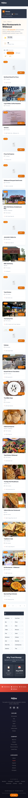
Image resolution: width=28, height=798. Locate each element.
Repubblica (4, 781)
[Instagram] (14, 707)
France (14, 721)
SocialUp (20, 783)
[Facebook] (10, 707)
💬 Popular (18, 53)
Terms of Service (14, 746)
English (14, 760)
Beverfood (23, 781)
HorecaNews (17, 781)
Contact (14, 742)
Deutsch (14, 767)
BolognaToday (8, 783)
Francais (14, 765)
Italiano (14, 758)
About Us (14, 739)
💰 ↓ (10, 56)
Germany (14, 726)
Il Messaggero (10, 781)
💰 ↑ (6, 56)
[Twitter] (17, 707)
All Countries (14, 716)
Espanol (14, 763)
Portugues (14, 770)
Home (4, 21)
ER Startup (15, 783)
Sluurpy (14, 730)
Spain (14, 723)
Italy (14, 718)
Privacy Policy (14, 744)
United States (14, 728)
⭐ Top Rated (10, 53)
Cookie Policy (14, 749)
